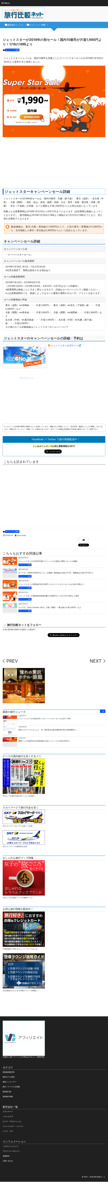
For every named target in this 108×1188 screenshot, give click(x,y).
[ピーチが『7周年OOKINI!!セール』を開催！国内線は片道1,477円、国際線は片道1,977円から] (10, 571)
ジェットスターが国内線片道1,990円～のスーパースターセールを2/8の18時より (51, 584)
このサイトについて (10, 1146)
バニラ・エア (8, 1131)
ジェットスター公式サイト (64, 345)
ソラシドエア (8, 1116)
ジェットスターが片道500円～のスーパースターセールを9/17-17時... (45, 719)
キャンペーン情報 (12, 50)
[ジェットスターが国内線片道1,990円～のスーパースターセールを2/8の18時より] (10, 586)
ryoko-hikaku (21, 535)
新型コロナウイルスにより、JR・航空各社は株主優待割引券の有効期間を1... (47, 730)
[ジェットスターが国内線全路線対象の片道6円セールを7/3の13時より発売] (10, 599)
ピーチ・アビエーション (12, 1121)
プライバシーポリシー (11, 1151)
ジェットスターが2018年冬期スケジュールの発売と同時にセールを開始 (47, 561)
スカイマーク (8, 1111)
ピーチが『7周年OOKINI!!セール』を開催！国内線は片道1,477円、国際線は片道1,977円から (56, 573)
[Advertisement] (54, 162)
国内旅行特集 (8, 1096)
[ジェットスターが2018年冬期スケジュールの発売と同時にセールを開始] (10, 562)
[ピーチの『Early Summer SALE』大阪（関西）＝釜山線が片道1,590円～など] (10, 605)
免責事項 (6, 1156)
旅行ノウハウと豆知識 (11, 1087)
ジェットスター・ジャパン (13, 1126)
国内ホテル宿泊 (9, 1077)
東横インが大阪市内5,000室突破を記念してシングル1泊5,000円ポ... (44, 741)
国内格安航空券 (8, 1072)
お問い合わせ (8, 1161)
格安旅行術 (7, 1092)
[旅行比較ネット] (24, 15)
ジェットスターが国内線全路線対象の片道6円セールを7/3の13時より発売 (48, 596)
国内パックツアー (9, 1082)
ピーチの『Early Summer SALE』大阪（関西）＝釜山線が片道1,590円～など (49, 608)
